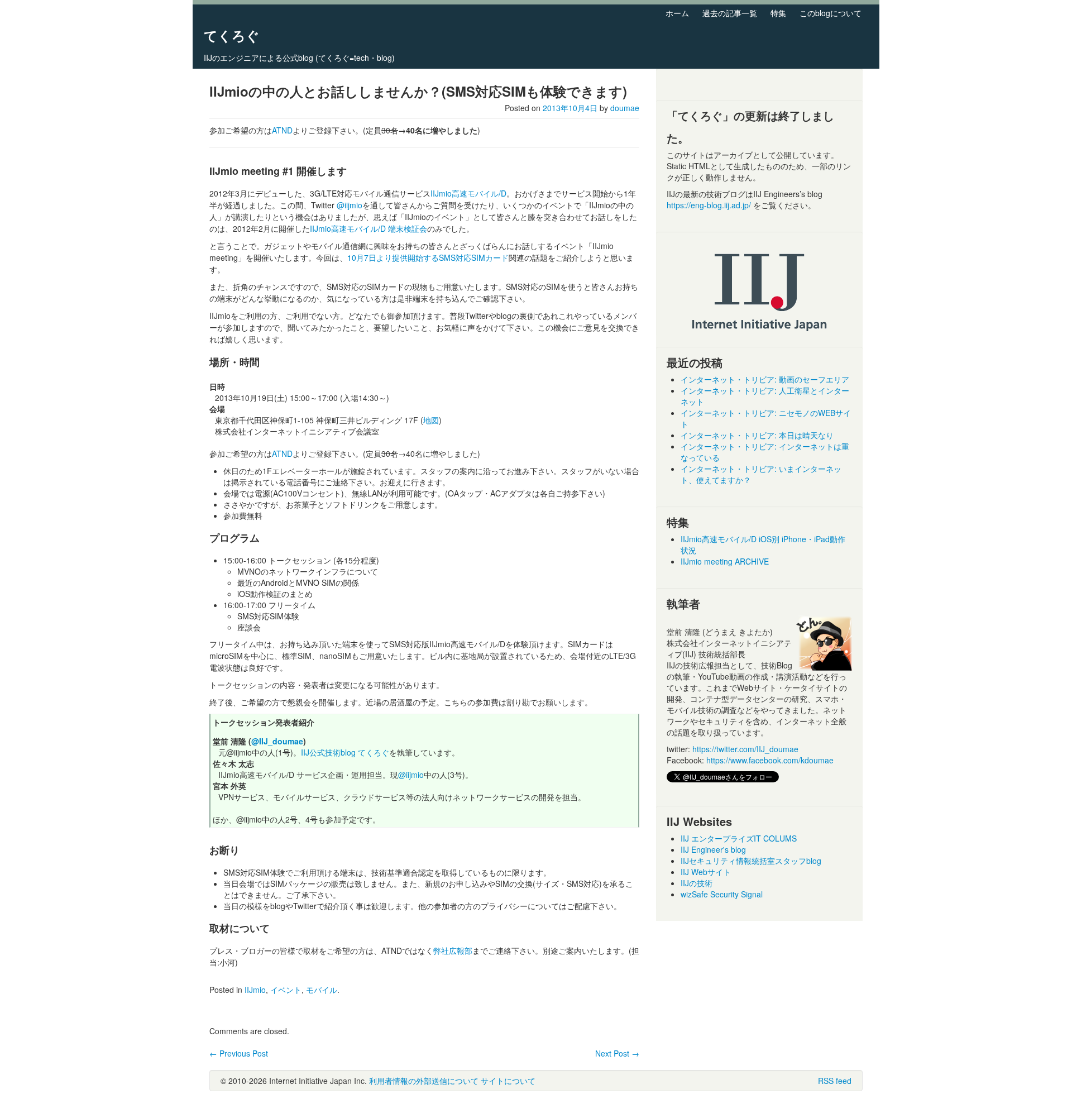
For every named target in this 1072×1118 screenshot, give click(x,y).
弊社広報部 (452, 950)
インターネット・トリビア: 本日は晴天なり (757, 435)
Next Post (617, 1053)
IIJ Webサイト (706, 871)
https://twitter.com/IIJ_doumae (745, 748)
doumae (624, 107)
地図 (431, 420)
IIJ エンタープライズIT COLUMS (739, 838)
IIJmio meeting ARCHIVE (725, 561)
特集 (778, 12)
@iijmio (349, 205)
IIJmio (255, 989)
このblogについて (831, 12)
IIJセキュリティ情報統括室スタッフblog (751, 860)
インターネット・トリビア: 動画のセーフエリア (765, 379)
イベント (286, 989)
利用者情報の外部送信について (423, 1080)
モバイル (321, 989)
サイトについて (508, 1080)
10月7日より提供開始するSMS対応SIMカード (428, 257)
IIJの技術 (696, 882)
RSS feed (834, 1080)
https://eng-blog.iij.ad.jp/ (710, 205)
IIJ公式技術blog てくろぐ (345, 752)
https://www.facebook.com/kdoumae (770, 760)
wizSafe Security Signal (722, 894)
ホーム (677, 12)
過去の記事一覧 (729, 12)
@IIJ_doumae (277, 741)
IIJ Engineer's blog (713, 849)
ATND (282, 130)
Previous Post (238, 1053)
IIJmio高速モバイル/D (468, 193)
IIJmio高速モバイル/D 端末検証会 (368, 228)
